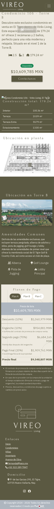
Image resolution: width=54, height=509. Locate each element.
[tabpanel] (27, 334)
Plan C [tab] (38, 296)
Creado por (29, 506)
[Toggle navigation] (49, 6)
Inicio (8, 444)
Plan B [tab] (26, 296)
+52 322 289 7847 (18, 467)
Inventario (10, 455)
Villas (8, 451)
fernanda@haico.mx (18, 463)
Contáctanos (27, 78)
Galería (28, 29)
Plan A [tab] (15, 296)
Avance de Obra (13, 459)
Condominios (11, 447)
